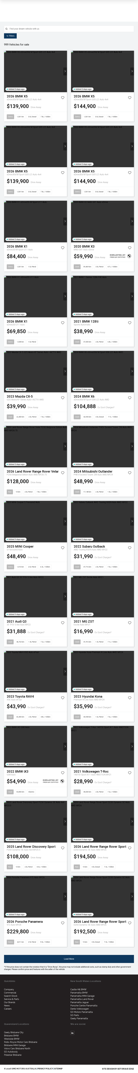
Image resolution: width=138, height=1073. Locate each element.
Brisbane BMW (11, 1035)
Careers (8, 1009)
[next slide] (65, 71)
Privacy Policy (45, 1069)
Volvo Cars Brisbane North (17, 1048)
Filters (11, 36)
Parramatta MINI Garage (82, 996)
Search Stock (10, 996)
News (7, 1005)
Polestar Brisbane (12, 1055)
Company (9, 989)
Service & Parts (11, 999)
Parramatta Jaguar (79, 1002)
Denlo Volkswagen (79, 1009)
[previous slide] (6, 71)
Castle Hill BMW (78, 989)
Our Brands (9, 1002)
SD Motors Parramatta (81, 1012)
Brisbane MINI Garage (15, 1045)
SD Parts (74, 1015)
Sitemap (58, 1069)
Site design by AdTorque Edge (118, 1069)
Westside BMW (12, 1039)
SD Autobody (11, 1051)
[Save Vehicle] (62, 98)
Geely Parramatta (79, 1018)
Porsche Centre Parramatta (83, 1005)
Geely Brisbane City (13, 1032)
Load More (69, 959)
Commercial (10, 992)
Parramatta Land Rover (82, 999)
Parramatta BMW (79, 992)
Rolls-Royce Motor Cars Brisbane (20, 1042)
